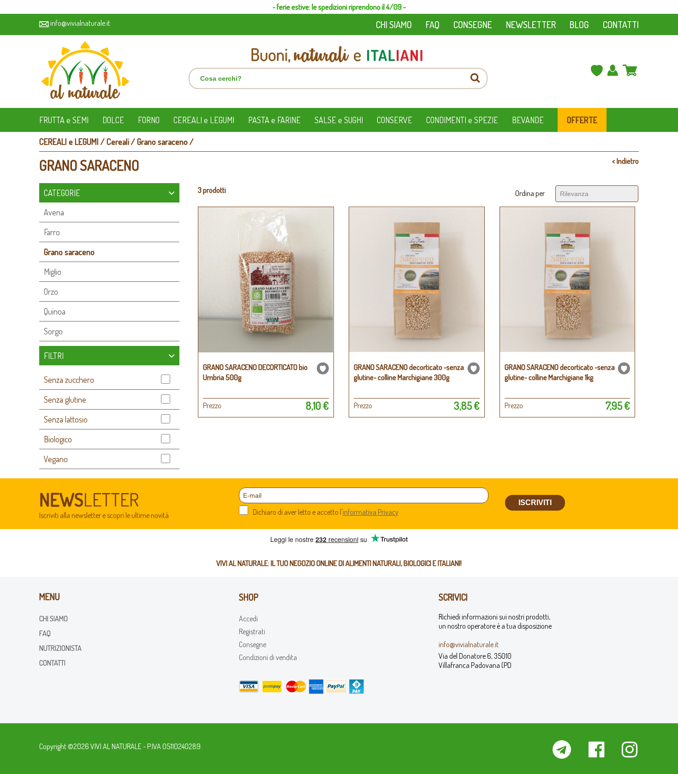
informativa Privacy (370, 512)
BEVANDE (528, 120)
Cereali (118, 142)
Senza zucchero (69, 380)
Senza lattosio (66, 419)
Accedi (248, 618)
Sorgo (53, 331)
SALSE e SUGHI (339, 120)
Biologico (58, 439)
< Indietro (625, 161)
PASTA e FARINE (274, 120)
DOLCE (113, 120)
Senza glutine (65, 399)
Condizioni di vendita (268, 657)
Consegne (252, 644)
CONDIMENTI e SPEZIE (462, 120)
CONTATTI (621, 24)
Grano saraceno (162, 142)
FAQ (433, 24)
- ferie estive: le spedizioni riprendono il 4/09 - (339, 7)
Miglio (52, 272)
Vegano (56, 459)
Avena (54, 212)
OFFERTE (582, 120)
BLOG (579, 24)
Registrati (252, 631)
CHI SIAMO (394, 24)
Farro (52, 232)
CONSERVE (394, 120)
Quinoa (54, 311)
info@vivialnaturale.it (79, 23)
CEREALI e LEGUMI (203, 120)
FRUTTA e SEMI (64, 120)
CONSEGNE (472, 24)
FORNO (149, 120)
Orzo (51, 291)
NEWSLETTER (531, 24)
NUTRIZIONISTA (60, 648)
